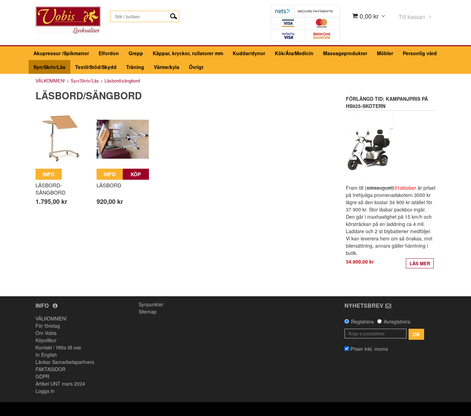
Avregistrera (397, 321)
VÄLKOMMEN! (50, 80)
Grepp (136, 53)
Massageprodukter (345, 53)
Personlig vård (420, 53)
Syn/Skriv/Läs (49, 66)
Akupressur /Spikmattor (61, 53)
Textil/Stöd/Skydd (96, 66)
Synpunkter (151, 304)
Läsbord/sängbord (122, 80)
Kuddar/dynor (249, 53)
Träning (135, 66)
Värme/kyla (166, 66)
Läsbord (109, 185)
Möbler (385, 53)
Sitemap (148, 311)
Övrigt (196, 66)
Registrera (362, 321)
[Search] (173, 15)
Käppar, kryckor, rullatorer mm (188, 53)
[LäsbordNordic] (62, 139)
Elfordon (109, 53)
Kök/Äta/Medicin (294, 53)
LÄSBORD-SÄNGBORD (51, 188)
